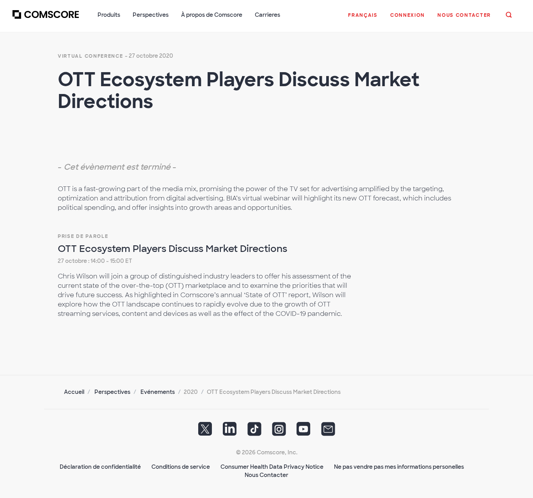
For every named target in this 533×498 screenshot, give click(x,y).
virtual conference (90, 56)
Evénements (157, 391)
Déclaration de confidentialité (100, 466)
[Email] (328, 431)
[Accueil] (45, 19)
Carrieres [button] (267, 14)
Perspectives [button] (151, 14)
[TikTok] (254, 431)
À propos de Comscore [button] (211, 14)
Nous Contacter (266, 475)
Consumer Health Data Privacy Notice (271, 466)
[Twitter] (205, 431)
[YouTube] (304, 431)
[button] (363, 19)
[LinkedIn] (230, 431)
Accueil (74, 391)
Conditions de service (180, 466)
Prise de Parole (83, 236)
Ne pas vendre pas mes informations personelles (399, 466)
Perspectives (112, 391)
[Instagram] (279, 431)
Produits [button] (109, 14)
